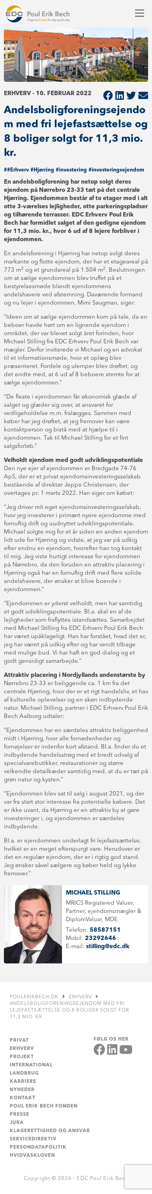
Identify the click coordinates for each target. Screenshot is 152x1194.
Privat (19, 1040)
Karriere (23, 1081)
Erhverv (22, 1048)
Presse (19, 1114)
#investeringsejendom (116, 170)
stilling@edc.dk (107, 947)
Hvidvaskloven (32, 1155)
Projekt (22, 1057)
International (31, 1065)
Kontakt (22, 1098)
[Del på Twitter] (131, 96)
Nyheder (22, 1090)
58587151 (105, 930)
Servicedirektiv (33, 1139)
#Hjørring (42, 170)
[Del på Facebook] (108, 96)
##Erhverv (16, 170)
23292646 (100, 938)
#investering (71, 170)
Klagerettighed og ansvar (50, 1131)
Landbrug (24, 1073)
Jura (17, 1122)
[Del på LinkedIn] (119, 96)
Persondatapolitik (38, 1147)
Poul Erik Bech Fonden (44, 1106)
